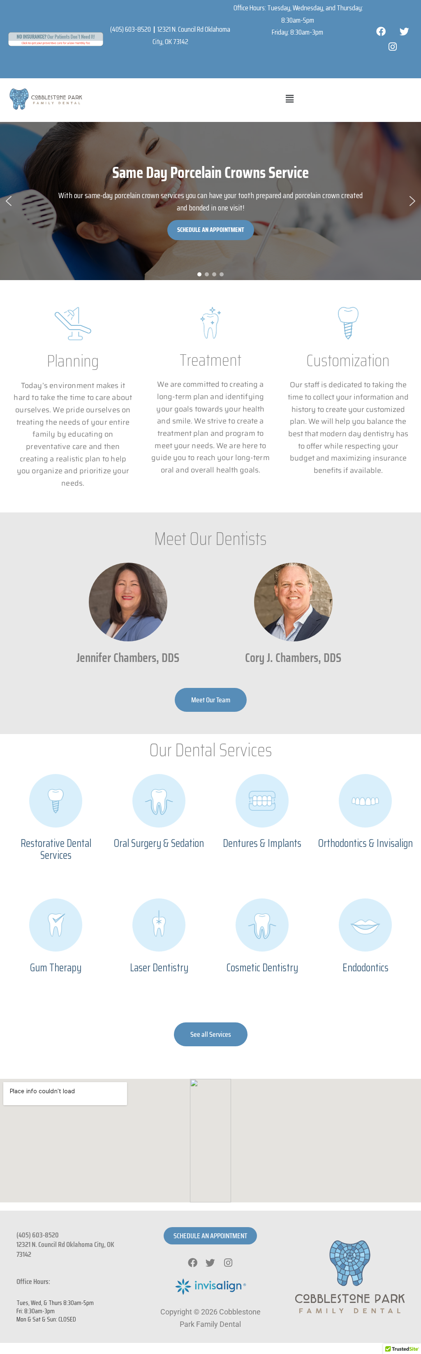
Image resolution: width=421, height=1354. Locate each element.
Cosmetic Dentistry (262, 967)
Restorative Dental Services (56, 849)
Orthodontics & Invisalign (365, 843)
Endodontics (365, 967)
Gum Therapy (55, 967)
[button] (290, 99)
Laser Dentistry (159, 967)
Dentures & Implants (262, 843)
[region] (210, 201)
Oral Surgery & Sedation (159, 843)
